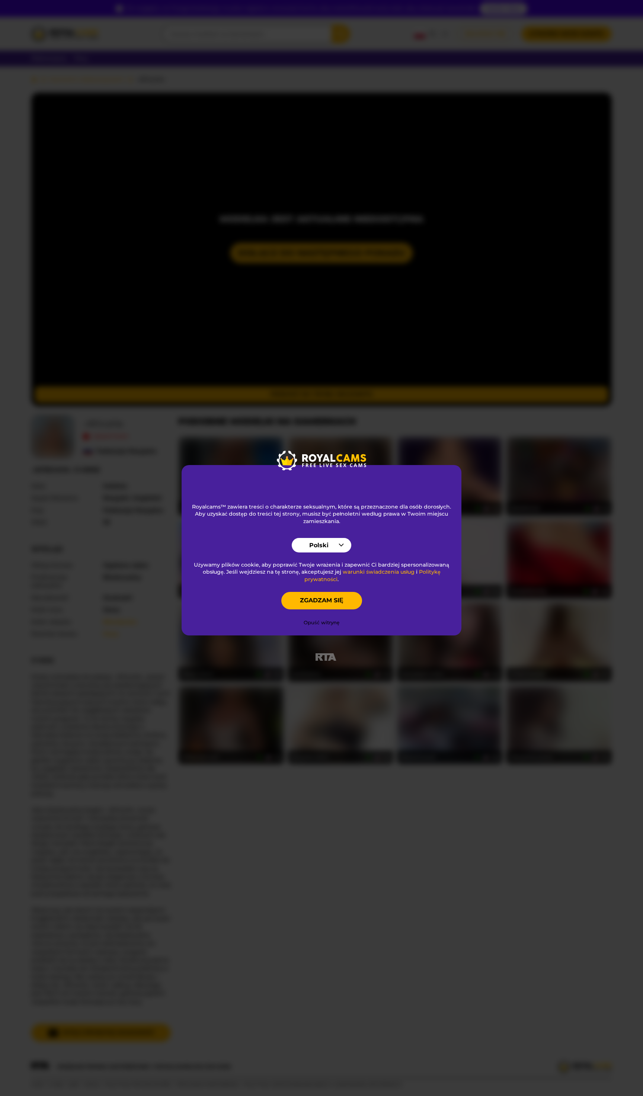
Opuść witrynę (321, 622)
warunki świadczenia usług (379, 571)
